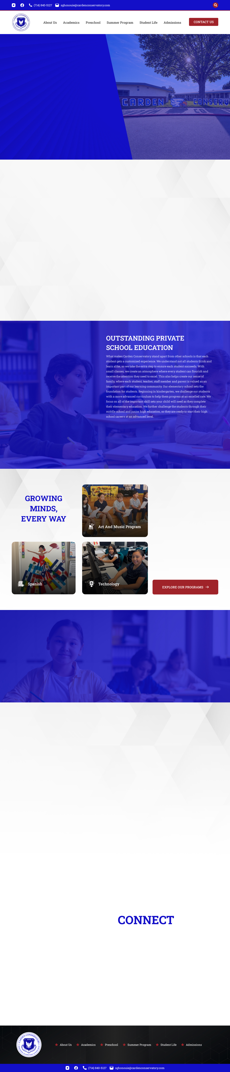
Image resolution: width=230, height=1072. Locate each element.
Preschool (93, 22)
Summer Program (120, 22)
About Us (50, 22)
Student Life (148, 22)
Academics (71, 22)
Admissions (172, 22)
